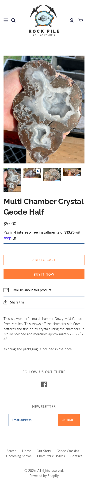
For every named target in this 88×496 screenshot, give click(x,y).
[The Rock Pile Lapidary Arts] (44, 19)
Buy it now (44, 274)
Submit (68, 420)
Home (26, 451)
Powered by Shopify (44, 476)
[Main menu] (6, 20)
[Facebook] (44, 384)
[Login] (71, 20)
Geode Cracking (68, 451)
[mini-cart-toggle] (80, 20)
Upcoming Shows (18, 456)
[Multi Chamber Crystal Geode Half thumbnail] (12, 180)
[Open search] (13, 20)
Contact (76, 456)
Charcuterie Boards (51, 456)
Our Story (44, 451)
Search (11, 451)
